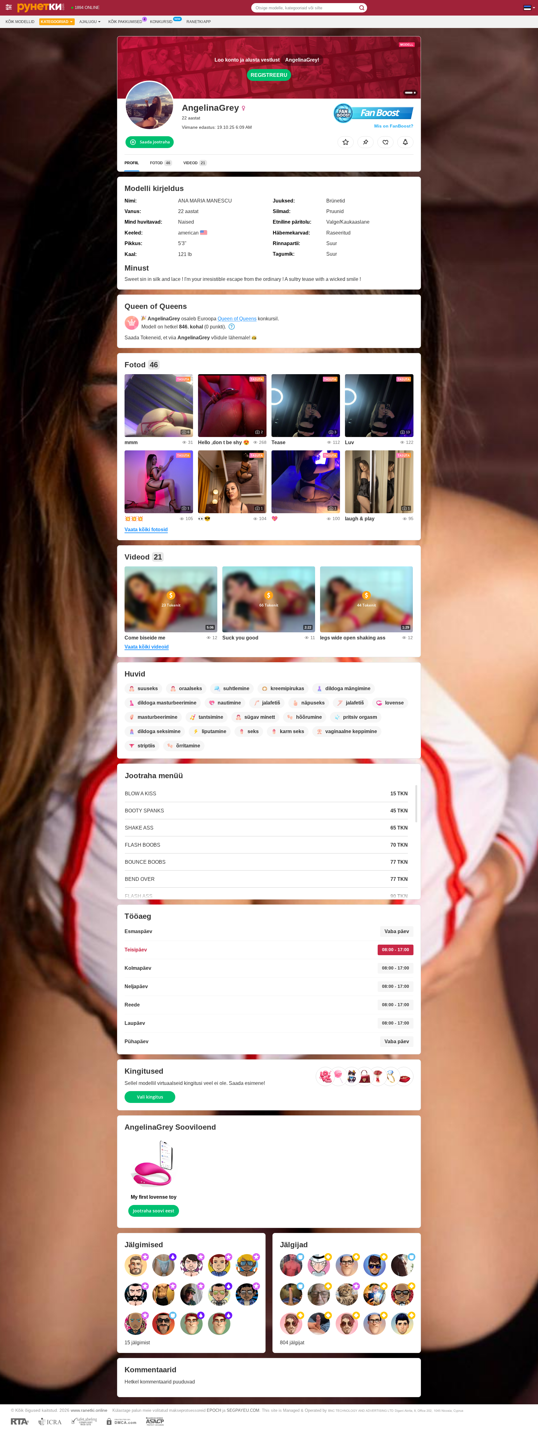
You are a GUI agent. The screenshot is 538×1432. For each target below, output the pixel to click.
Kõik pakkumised (125, 22)
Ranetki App (198, 22)
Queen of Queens (237, 318)
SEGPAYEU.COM (243, 1410)
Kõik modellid (20, 22)
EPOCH (214, 1410)
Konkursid (161, 22)
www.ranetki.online (89, 1410)
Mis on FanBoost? (393, 125)
